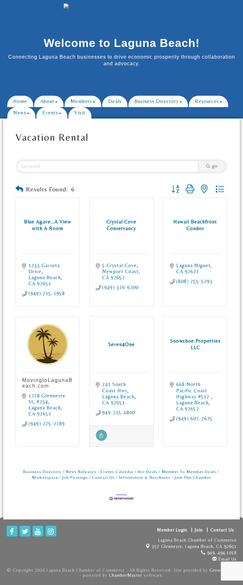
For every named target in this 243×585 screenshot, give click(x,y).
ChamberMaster (125, 575)
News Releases (81, 471)
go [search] (215, 166)
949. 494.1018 (221, 552)
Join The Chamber (193, 477)
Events (50, 113)
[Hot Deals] (101, 439)
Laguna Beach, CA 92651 (194, 546)
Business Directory (156, 101)
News (19, 113)
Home (20, 101)
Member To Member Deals (189, 471)
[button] (19, 189)
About (47, 101)
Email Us (227, 559)
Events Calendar (117, 471)
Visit (79, 113)
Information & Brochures (145, 477)
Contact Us (103, 477)
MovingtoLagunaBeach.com (47, 383)
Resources (207, 101)
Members (81, 101)
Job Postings (75, 477)
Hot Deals (148, 471)
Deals (115, 101)
